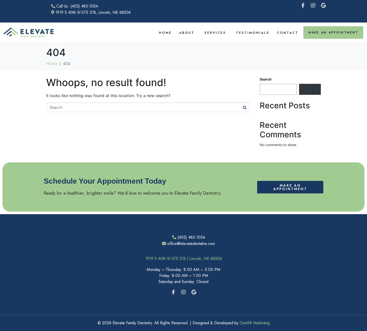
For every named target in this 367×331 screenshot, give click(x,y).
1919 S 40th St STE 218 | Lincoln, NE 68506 (183, 258)
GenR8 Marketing (255, 323)
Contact (287, 32)
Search (266, 79)
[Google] (323, 5)
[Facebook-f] (302, 5)
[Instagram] (313, 5)
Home (165, 32)
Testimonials (252, 32)
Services (215, 32)
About (186, 32)
